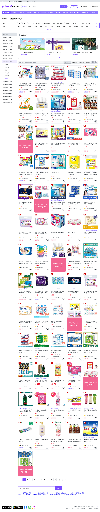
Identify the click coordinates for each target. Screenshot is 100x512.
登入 (74, 6)
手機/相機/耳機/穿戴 (7, 37)
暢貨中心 (29, 12)
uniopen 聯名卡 (84, 12)
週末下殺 (65, 12)
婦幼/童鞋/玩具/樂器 (7, 87)
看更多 (72, 12)
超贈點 (94, 12)
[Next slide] (32, 73)
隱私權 (90, 508)
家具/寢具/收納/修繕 (7, 93)
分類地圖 (96, 508)
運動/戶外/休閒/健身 (7, 96)
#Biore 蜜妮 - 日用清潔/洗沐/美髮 (76, 493)
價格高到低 (81, 62)
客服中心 (68, 508)
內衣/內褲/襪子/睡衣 (7, 52)
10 (55, 480)
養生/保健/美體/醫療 (7, 85)
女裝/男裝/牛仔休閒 (7, 49)
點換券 (14, 12)
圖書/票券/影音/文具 (7, 102)
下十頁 (61, 480)
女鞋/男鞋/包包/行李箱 (8, 55)
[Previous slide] (19, 73)
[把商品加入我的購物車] (30, 92)
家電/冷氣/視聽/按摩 (7, 40)
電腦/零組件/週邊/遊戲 (8, 43)
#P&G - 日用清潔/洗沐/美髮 (68, 494)
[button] (19, 47)
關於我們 (74, 508)
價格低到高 (74, 62)
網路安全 (85, 508)
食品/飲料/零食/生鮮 (7, 82)
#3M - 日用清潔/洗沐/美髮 (24, 493)
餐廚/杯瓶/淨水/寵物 (7, 90)
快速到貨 (36, 12)
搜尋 (58, 488)
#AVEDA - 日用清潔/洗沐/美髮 (58, 493)
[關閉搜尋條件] (30, 6)
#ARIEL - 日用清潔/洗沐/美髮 (40, 493)
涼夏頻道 (50, 12)
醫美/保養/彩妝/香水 (7, 58)
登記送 (22, 12)
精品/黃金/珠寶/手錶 (7, 46)
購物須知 (80, 508)
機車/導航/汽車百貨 (7, 99)
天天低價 (43, 12)
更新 (97, 506)
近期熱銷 (88, 62)
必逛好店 (57, 12)
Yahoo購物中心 (10, 6)
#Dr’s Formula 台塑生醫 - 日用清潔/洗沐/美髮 (29, 494)
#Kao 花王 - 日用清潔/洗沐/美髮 (51, 494)
